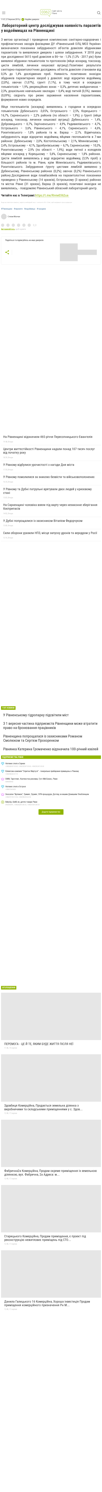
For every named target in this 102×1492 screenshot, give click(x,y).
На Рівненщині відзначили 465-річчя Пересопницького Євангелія (47, 437)
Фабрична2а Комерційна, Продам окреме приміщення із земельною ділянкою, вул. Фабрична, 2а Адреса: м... (50, 1172)
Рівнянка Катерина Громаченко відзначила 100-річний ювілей (50, 749)
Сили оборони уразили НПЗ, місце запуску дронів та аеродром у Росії (50, 533)
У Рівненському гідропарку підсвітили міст (36, 715)
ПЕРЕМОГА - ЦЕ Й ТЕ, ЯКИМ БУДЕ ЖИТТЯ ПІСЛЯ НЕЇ (38, 1044)
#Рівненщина (6, 209)
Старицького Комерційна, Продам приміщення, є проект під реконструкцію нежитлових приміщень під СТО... (45, 1238)
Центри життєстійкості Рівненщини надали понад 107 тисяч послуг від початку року (49, 451)
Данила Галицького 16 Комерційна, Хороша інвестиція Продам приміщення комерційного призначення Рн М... (47, 1303)
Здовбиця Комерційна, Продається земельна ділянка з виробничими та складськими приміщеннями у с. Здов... (43, 1107)
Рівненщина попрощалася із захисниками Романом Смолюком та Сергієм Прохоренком (42, 738)
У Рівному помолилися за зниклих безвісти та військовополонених (49, 477)
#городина (41, 209)
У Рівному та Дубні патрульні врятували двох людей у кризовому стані (47, 491)
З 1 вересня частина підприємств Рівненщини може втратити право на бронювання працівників (50, 725)
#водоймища (29, 209)
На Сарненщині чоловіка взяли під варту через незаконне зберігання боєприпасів (50, 506)
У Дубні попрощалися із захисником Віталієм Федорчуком (42, 521)
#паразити (18, 209)
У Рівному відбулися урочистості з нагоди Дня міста (38, 465)
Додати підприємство (51, 812)
